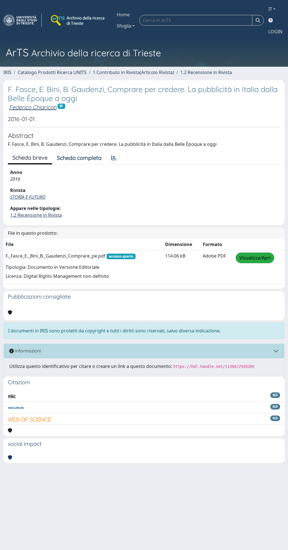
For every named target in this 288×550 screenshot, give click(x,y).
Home (123, 15)
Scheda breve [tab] (30, 157)
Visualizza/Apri (255, 258)
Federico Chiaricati (33, 107)
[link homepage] (22, 20)
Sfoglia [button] (124, 26)
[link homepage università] (78, 20)
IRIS (7, 72)
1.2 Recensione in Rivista (206, 72)
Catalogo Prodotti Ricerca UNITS (52, 72)
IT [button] (270, 9)
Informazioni (27, 351)
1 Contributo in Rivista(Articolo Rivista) (133, 72)
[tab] (114, 158)
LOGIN (275, 31)
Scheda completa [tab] (79, 157)
